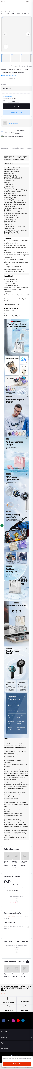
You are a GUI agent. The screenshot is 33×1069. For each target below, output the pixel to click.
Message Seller (13, 123)
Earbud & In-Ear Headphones (12, 11)
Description (5, 148)
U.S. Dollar (28, 1)
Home (2, 11)
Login (5, 917)
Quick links (4, 1031)
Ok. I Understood (17, 1064)
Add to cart (16, 112)
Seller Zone (4, 1048)
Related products (18, 148)
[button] (5, 34)
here (8, 1059)
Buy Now (16, 106)
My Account (4, 1043)
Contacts (4, 1037)
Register (11, 917)
